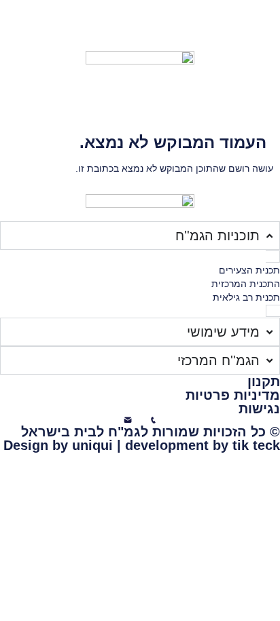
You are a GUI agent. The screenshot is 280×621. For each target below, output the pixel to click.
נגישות (259, 408)
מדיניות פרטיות (233, 395)
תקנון (263, 381)
